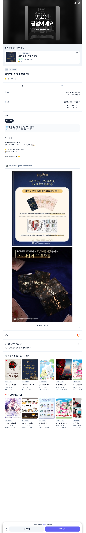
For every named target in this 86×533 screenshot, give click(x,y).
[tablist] (42, 86)
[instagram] (78, 335)
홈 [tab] (22, 86)
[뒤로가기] (6, 3)
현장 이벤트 (9, 121)
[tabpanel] (42, 266)
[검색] (75, 3)
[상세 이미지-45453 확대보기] (42, 208)
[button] (42, 57)
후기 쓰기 (62, 529)
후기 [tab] (62, 86)
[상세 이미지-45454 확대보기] (42, 284)
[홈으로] (78, 3)
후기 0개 (13, 79)
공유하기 (27, 529)
